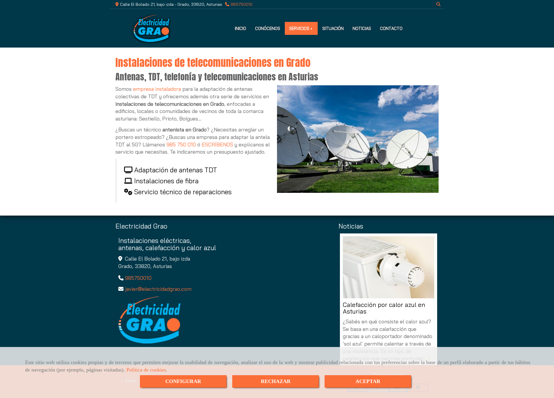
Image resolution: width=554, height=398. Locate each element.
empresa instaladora (157, 89)
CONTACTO (391, 28)
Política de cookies (146, 370)
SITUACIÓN (333, 28)
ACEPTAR (367, 381)
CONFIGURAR (183, 381)
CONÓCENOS (267, 28)
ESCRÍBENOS (217, 144)
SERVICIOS (299, 28)
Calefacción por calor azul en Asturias (384, 308)
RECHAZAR (276, 381)
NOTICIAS (362, 28)
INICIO (240, 28)
